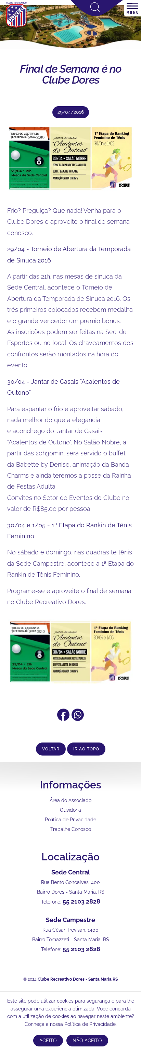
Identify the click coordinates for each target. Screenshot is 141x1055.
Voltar (51, 749)
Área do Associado (70, 800)
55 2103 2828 (81, 901)
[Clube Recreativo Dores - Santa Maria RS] (16, 27)
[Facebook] (63, 718)
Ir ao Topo (86, 749)
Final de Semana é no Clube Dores (70, 74)
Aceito (48, 1040)
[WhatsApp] (78, 718)
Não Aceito (87, 1040)
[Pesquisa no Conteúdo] (97, 14)
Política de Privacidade (70, 819)
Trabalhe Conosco (70, 829)
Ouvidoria (70, 810)
